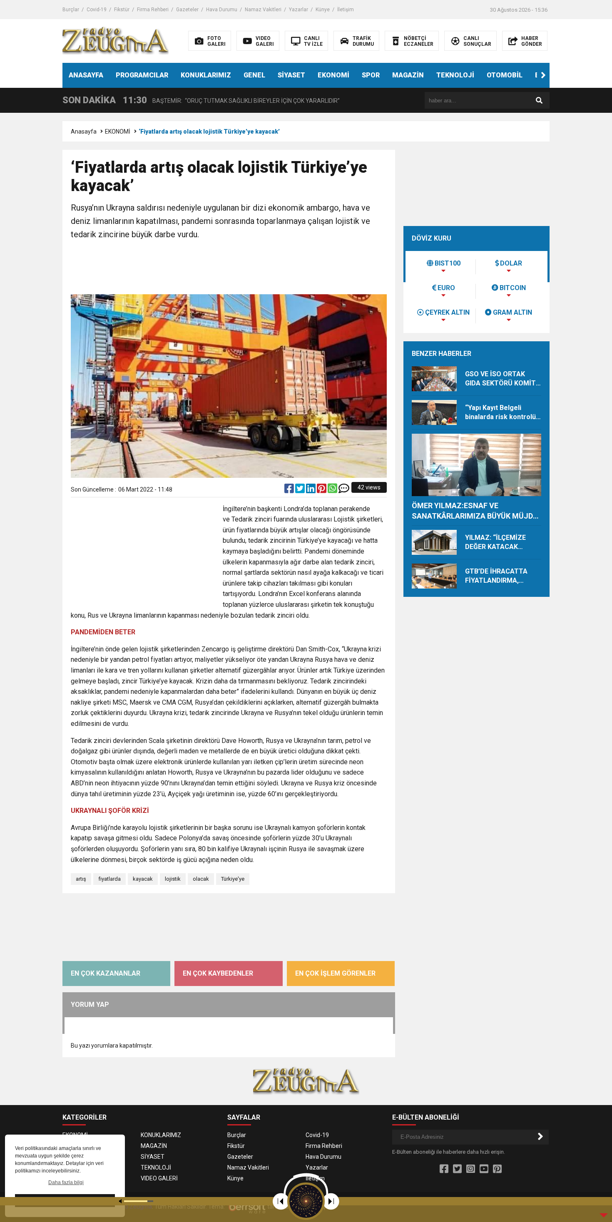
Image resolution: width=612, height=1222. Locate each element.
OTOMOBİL (504, 75)
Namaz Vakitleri (263, 9)
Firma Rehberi (153, 9)
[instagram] (470, 1169)
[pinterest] (322, 490)
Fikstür (121, 9)
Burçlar (70, 9)
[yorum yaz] (343, 490)
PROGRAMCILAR (142, 75)
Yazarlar (298, 9)
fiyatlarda (109, 879)
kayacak (143, 879)
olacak (201, 879)
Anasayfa (84, 131)
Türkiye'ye (232, 879)
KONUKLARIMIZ (206, 75)
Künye (323, 9)
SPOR (371, 75)
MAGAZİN (408, 75)
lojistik (173, 879)
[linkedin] (311, 490)
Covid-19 (97, 9)
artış (81, 879)
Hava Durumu (221, 9)
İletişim (345, 9)
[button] (543, 75)
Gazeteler (187, 9)
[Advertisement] (229, 268)
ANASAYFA (86, 75)
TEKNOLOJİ (455, 75)
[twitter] (300, 490)
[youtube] (484, 1169)
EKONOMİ (333, 75)
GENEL (254, 75)
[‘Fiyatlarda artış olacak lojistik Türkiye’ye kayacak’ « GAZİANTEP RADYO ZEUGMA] (115, 40)
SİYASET (291, 75)
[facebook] (289, 490)
